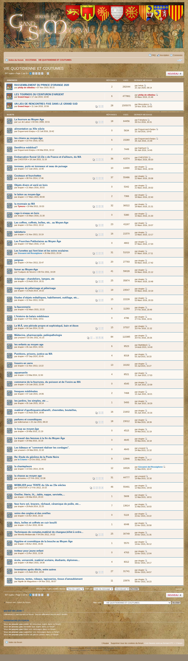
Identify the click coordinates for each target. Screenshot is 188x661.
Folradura (142, 120)
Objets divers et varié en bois (31, 185)
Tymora (21, 206)
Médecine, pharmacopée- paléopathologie (38, 335)
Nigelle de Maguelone (27, 581)
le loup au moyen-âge (26, 428)
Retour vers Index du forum (18, 602)
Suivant (179, 589)
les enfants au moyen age (28, 344)
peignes (18, 260)
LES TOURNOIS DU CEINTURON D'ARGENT (39, 94)
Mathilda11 (143, 345)
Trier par (89, 589)
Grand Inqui (23, 97)
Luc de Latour (24, 122)
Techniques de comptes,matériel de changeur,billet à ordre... (48, 532)
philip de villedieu (26, 87)
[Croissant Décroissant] (128, 589)
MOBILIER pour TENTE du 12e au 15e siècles (40, 485)
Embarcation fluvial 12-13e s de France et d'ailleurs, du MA (47, 157)
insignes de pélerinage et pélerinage (35, 288)
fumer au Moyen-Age (26, 269)
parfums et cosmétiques (28, 419)
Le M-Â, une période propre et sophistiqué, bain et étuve (46, 325)
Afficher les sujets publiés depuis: (51, 589)
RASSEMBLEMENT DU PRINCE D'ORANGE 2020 (41, 85)
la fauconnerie (22, 307)
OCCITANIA (31, 60)
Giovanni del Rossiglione (30, 253)
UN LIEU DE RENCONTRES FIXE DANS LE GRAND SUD (45, 103)
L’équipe (105, 643)
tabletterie (20, 232)
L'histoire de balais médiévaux (31, 316)
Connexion (177, 55)
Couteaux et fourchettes (27, 175)
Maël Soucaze (97, 650)
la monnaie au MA (24, 203)
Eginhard (142, 148)
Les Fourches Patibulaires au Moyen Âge (37, 241)
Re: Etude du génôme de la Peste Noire (36, 457)
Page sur (21, 73)
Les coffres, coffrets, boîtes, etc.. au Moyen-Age (41, 222)
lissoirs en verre (23, 363)
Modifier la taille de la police (179, 60)
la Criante (22, 459)
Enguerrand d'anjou (26, 131)
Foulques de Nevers (27, 272)
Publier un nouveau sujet (174, 73)
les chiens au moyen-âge (28, 138)
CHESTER (22, 159)
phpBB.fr (114, 650)
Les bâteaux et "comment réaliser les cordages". (41, 447)
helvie (140, 85)
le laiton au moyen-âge (27, 194)
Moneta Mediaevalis (26, 534)
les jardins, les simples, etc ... (31, 400)
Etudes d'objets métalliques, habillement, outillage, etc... (46, 297)
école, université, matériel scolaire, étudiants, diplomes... (47, 560)
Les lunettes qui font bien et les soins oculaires (41, 250)
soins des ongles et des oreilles (32, 513)
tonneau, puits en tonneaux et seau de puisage (40, 166)
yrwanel (21, 337)
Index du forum (16, 60)
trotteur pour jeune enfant (28, 550)
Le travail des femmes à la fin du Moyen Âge (39, 438)
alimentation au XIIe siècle (29, 128)
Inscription (164, 55)
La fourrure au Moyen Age (29, 119)
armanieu (22, 478)
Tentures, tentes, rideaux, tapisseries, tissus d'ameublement (48, 579)
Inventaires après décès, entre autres (35, 569)
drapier (21, 141)
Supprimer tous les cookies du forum (127, 643)
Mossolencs (143, 104)
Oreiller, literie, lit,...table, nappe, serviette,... (39, 494)
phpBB (81, 648)
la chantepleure (23, 466)
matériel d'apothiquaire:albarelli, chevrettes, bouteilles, (45, 410)
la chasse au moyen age (28, 475)
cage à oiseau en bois (26, 213)
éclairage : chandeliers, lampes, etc (34, 278)
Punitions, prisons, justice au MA (33, 353)
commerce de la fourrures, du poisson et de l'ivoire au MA (47, 382)
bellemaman (23, 422)
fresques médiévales (26, 391)
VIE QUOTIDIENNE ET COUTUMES (54, 60)
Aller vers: (97, 602)
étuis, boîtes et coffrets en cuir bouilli (35, 522)
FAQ (154, 55)
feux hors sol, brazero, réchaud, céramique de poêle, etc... (47, 504)
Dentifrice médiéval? (26, 147)
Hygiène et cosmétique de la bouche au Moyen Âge (43, 541)
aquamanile (21, 372)
